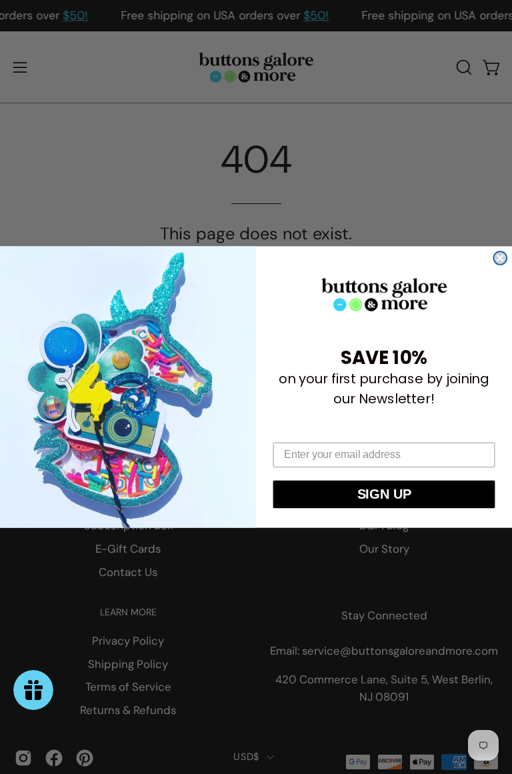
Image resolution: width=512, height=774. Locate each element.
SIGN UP (384, 494)
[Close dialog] (500, 258)
